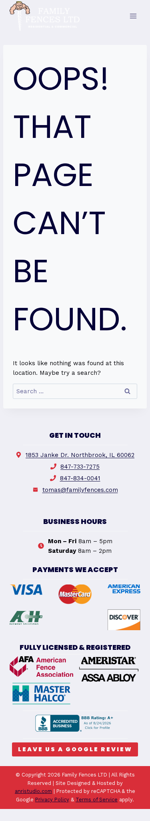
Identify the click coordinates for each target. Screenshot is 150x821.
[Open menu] (133, 16)
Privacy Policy (52, 800)
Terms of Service (97, 800)
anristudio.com (33, 791)
